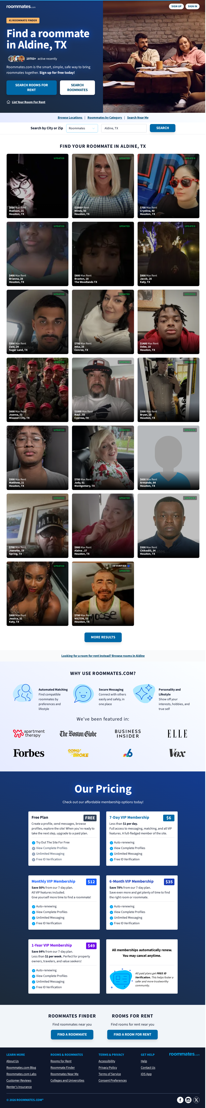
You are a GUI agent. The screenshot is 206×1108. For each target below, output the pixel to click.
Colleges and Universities (67, 1080)
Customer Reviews (18, 1080)
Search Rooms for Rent (31, 87)
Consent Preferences (113, 1080)
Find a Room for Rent (132, 1034)
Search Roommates (77, 87)
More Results (103, 637)
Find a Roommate (72, 1034)
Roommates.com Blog (21, 1067)
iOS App (146, 1074)
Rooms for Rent (60, 1061)
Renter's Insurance (19, 1087)
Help (144, 1061)
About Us (12, 1061)
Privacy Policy (108, 1067)
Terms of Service (110, 1074)
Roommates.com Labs (21, 1074)
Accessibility (107, 1061)
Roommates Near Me (64, 1074)
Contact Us (148, 1067)
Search (162, 127)
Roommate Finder (62, 1067)
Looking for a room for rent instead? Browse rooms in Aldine (103, 656)
